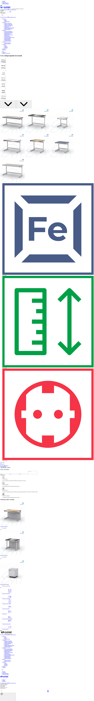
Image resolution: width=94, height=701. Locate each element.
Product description (3, 467)
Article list (6, 465)
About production (7, 21)
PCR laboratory (6, 35)
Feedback (5, 665)
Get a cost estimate (3, 466)
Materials (3, 1)
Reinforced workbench (3, 555)
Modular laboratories (5, 3)
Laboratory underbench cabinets (9, 27)
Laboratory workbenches (8, 24)
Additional (8, 467)
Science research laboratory (8, 32)
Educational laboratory (7, 658)
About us (3, 18)
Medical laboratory (7, 651)
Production (6, 47)
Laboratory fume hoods (8, 23)
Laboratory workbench (3, 526)
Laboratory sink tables (7, 643)
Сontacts (3, 44)
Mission (5, 20)
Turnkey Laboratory (7, 42)
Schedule (5, 46)
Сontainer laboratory (7, 40)
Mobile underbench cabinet (4, 584)
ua (2, 14)
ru (2, 15)
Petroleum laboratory (7, 38)
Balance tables (6, 26)
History (5, 19)
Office (5, 45)
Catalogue (3, 22)
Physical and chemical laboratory (9, 37)
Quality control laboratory (8, 31)
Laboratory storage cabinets (8, 642)
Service (3, 41)
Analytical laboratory (7, 36)
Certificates (4, 2)
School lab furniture (7, 29)
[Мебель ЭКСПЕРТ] (6, 8)
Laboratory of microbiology (8, 34)
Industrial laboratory (7, 39)
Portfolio (3, 30)
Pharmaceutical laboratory (8, 650)
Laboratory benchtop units (8, 28)
